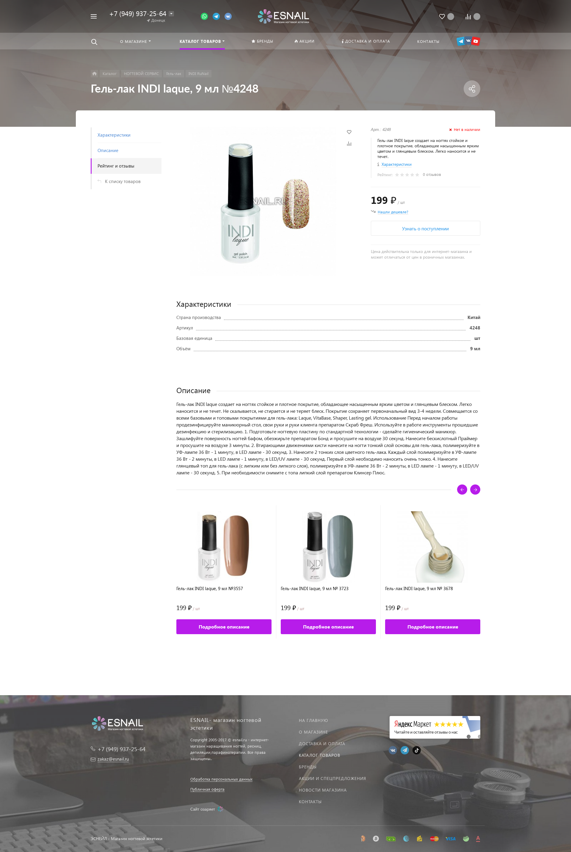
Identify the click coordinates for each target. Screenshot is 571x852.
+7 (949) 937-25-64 (137, 13)
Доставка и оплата (322, 743)
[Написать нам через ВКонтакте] (228, 16)
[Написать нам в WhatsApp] (207, 16)
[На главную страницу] (283, 15)
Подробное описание (224, 626)
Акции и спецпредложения (332, 778)
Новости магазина (323, 790)
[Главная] (94, 73)
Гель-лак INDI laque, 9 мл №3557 (209, 588)
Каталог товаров (319, 755)
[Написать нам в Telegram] (219, 16)
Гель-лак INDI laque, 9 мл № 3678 (419, 588)
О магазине (313, 732)
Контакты (310, 801)
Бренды (308, 767)
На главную (313, 720)
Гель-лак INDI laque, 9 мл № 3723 (315, 588)
